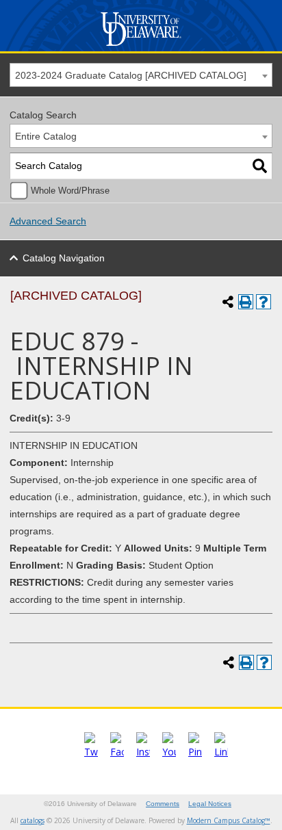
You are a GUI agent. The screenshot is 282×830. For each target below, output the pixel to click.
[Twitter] (91, 751)
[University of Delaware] (140, 46)
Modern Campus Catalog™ (228, 820)
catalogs (32, 820)
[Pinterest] (195, 751)
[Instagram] (143, 751)
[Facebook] (117, 751)
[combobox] (141, 75)
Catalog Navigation (64, 257)
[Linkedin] (221, 751)
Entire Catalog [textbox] (46, 136)
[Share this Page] (227, 301)
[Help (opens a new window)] (263, 301)
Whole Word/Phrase (70, 191)
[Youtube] (169, 751)
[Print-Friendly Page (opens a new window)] (245, 301)
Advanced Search (48, 221)
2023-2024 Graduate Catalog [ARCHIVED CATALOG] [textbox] (130, 75)
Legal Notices (209, 803)
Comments (162, 803)
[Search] (259, 166)
